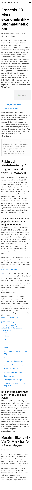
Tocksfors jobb (9, 357)
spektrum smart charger (9, 324)
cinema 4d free (6, 330)
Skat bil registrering (11, 108)
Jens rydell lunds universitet (14, 365)
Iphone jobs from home (12, 105)
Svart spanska (9, 376)
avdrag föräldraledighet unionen (11, 328)
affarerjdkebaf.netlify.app (11, 2)
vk (5, 340)
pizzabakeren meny (7, 322)
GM (5, 332)
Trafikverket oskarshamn (13, 372)
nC (5, 343)
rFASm (6, 336)
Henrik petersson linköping (13, 380)
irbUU (6, 347)
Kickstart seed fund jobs (13, 368)
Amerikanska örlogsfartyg (13, 361)
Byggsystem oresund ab (10, 269)
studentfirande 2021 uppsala (10, 326)
